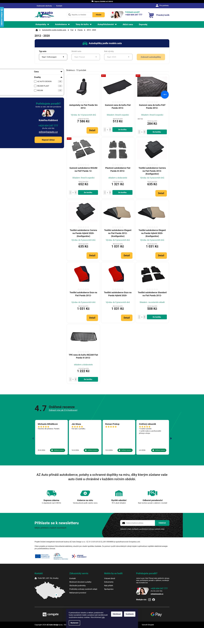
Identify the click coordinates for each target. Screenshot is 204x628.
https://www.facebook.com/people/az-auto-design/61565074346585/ (153, 599)
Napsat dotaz (48, 140)
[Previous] (33, 438)
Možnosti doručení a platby (80, 582)
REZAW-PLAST (49, 86)
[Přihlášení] (162, 5)
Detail (92, 130)
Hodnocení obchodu (44, 6)
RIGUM (49, 90)
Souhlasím (130, 614)
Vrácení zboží (109, 578)
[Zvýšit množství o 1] (110, 129)
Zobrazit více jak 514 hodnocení (63, 410)
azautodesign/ (149, 599)
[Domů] (37, 30)
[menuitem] (42, 24)
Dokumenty (108, 582)
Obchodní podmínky (77, 585)
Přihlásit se (162, 523)
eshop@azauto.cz (48, 131)
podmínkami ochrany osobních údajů (152, 529)
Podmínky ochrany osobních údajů (83, 589)
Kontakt (59, 6)
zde (103, 617)
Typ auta (42, 51)
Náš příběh (108, 585)
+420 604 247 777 (48, 125)
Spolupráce (108, 589)
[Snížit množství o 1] (105, 129)
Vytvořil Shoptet (148, 625)
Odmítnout (117, 614)
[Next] (171, 438)
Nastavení (74, 623)
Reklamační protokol (77, 593)
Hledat (98, 15)
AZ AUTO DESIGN (49, 81)
